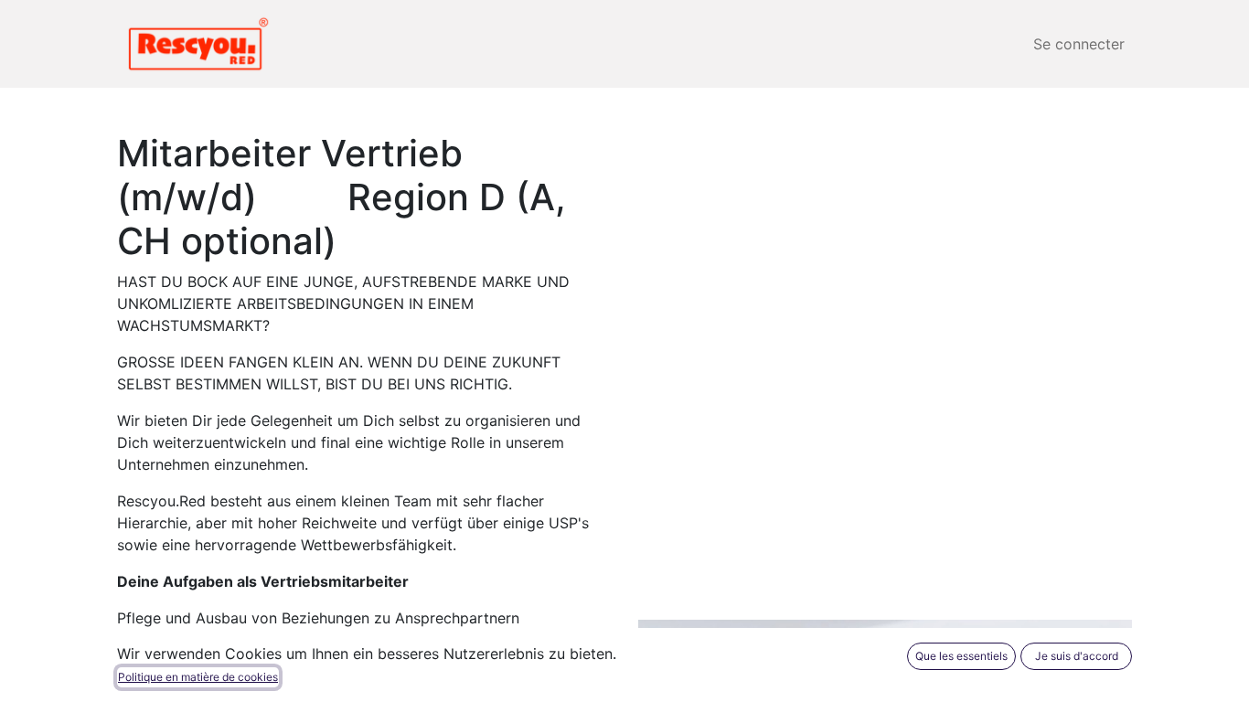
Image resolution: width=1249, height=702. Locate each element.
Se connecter (1079, 44)
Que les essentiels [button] (961, 656)
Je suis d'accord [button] (1076, 656)
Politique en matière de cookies (198, 677)
